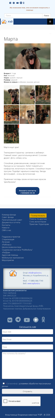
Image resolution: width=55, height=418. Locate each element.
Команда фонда (9, 214)
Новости (5, 227)
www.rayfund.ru (33, 283)
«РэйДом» (6, 252)
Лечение (6, 242)
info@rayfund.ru (35, 273)
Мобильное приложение (13, 257)
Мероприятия (8, 260)
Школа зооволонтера (11, 247)
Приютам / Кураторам (39, 224)
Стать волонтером (37, 221)
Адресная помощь (10, 255)
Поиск (46, 15)
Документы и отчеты (11, 222)
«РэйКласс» (6, 244)
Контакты (6, 225)
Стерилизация (8, 239)
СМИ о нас (6, 230)
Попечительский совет (12, 220)
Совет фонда (8, 217)
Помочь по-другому (38, 219)
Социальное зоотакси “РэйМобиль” (17, 250)
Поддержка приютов (11, 237)
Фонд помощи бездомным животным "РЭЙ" (23, 415)
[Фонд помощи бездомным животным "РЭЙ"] (4, 22)
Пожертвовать (38, 215)
